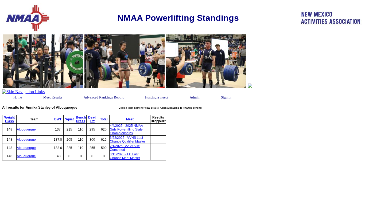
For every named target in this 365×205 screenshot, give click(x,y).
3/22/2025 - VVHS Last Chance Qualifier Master (127, 139)
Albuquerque (26, 129)
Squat (69, 119)
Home (17, 97)
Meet (130, 119)
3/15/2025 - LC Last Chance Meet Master (125, 156)
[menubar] (133, 97)
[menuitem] (18, 97)
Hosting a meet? (156, 97)
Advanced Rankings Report (104, 97)
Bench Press (81, 119)
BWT (57, 119)
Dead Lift (92, 119)
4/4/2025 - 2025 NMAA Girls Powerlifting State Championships (126, 129)
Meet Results (52, 97)
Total (103, 119)
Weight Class (9, 119)
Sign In (226, 97)
